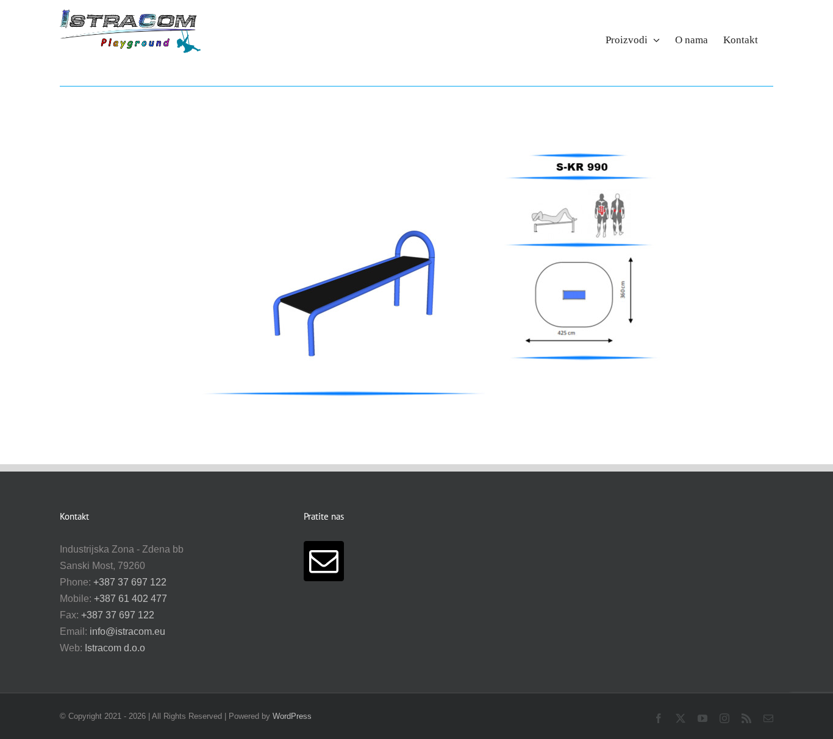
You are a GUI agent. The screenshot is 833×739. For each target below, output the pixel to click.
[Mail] (324, 561)
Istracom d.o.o (115, 648)
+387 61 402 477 (130, 598)
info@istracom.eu (127, 631)
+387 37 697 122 (129, 582)
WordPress (292, 716)
